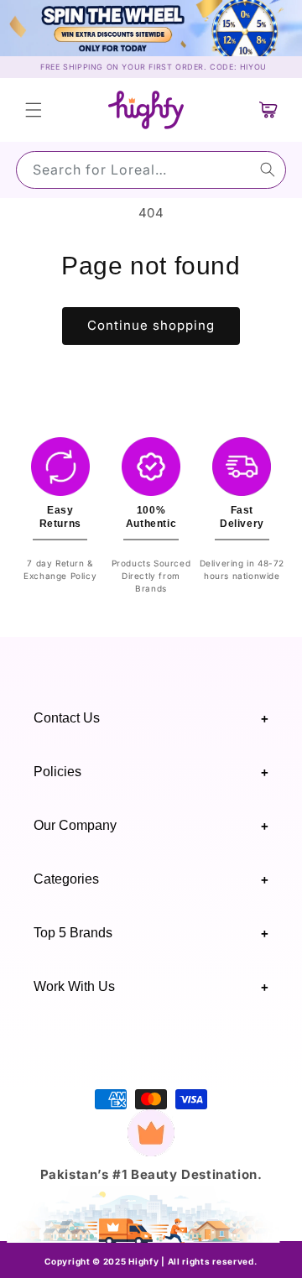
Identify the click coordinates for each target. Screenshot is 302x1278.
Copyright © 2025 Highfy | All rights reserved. (150, 1261)
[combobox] (151, 170)
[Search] (267, 169)
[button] (33, 109)
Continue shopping (151, 325)
